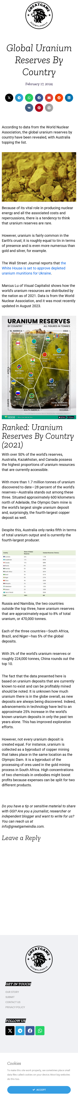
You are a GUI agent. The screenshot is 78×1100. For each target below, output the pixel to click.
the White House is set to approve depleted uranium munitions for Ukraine (34, 268)
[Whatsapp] (39, 1030)
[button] (9, 98)
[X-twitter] (10, 1030)
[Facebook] (29, 1030)
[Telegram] (19, 1030)
